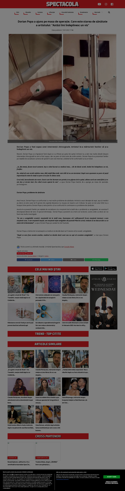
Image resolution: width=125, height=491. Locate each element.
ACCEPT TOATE (111, 477)
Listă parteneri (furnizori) (62, 479)
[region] (62, 480)
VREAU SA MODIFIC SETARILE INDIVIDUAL (111, 482)
